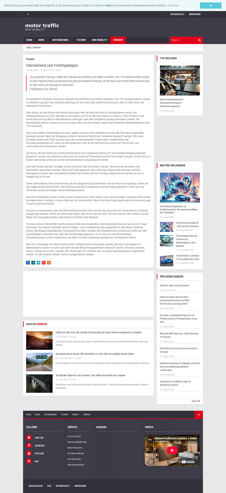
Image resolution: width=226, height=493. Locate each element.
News (41, 40)
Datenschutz (177, 14)
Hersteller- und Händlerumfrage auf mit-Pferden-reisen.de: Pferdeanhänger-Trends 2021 (178, 318)
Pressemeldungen (75, 465)
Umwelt (75, 414)
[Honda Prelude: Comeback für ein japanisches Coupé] (166, 260)
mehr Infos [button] (173, 5)
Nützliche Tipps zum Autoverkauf (174, 285)
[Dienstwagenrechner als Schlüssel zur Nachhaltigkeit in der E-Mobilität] (166, 240)
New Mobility (99, 40)
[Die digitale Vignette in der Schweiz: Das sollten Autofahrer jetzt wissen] (39, 383)
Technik (81, 40)
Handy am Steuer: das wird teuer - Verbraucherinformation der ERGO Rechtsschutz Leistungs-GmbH (174, 300)
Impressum (194, 14)
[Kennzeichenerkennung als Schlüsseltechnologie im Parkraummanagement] (180, 80)
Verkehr (118, 40)
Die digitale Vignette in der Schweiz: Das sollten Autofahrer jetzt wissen (90, 375)
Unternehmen (60, 40)
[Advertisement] (88, 293)
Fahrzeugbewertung (77, 442)
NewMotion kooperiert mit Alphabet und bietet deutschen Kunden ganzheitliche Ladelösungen (180, 366)
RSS (49, 486)
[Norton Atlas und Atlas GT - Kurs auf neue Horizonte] (166, 227)
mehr (194, 401)
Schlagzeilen (36, 486)
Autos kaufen (74, 436)
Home (29, 40)
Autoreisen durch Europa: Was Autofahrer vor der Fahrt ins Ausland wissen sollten (95, 353)
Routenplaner (74, 459)
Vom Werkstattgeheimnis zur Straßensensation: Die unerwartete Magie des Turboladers (178, 209)
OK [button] (210, 5)
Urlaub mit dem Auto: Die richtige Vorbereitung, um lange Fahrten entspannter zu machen (98, 332)
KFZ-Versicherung (75, 453)
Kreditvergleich (74, 448)
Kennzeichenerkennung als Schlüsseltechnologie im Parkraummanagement (171, 102)
